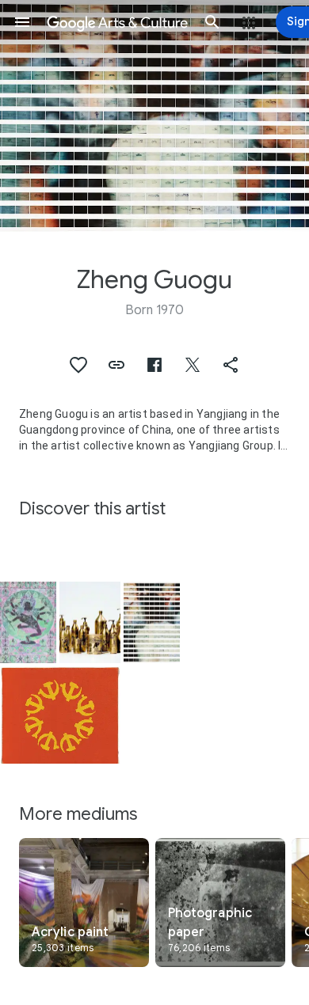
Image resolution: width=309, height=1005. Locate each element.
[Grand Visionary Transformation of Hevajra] (28, 623)
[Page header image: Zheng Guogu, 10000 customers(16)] (154, 116)
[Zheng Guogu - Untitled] (60, 714)
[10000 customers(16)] (152, 623)
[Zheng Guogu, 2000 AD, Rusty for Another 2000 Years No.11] (89, 623)
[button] (22, 22)
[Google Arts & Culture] (117, 22)
